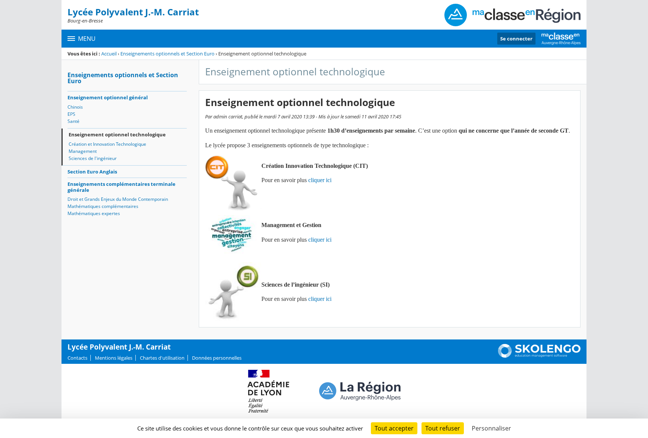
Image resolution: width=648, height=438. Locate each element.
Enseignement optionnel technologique (117, 134)
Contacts (77, 358)
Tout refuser (442, 428)
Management (83, 151)
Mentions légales (113, 358)
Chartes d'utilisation (162, 358)
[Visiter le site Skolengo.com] (539, 356)
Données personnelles (217, 358)
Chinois (75, 107)
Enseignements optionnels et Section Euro (167, 53)
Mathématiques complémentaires (103, 206)
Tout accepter (394, 428)
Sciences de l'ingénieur (93, 158)
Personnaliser (491, 428)
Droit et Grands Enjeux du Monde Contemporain (118, 199)
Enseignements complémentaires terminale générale (122, 187)
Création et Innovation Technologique (107, 144)
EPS (71, 114)
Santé (74, 121)
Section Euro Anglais (92, 171)
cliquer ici (320, 180)
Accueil (109, 53)
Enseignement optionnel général (108, 97)
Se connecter (516, 38)
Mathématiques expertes (94, 213)
